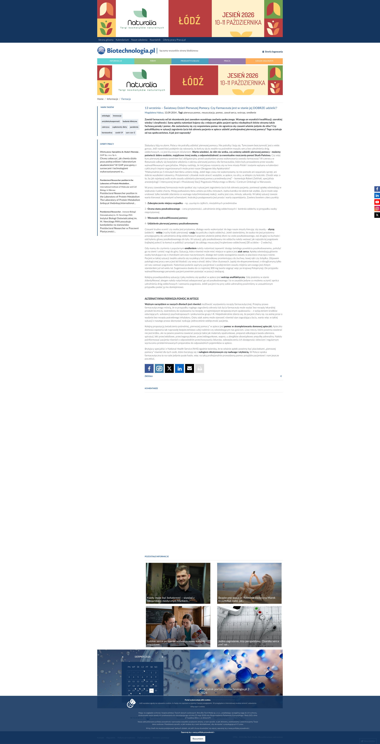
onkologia (106, 116)
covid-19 (119, 133)
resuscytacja (208, 112)
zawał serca (230, 112)
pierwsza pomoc (192, 112)
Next (161, 657)
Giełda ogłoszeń (264, 61)
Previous (124, 657)
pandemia (134, 127)
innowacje (117, 116)
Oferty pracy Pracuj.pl (174, 40)
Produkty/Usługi (190, 61)
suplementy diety (119, 127)
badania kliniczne (130, 121)
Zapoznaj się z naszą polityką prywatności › (198, 732)
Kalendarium (122, 40)
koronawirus (107, 133)
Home (100, 99)
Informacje (116, 61)
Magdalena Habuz (154, 112)
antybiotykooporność (111, 121)
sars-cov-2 (130, 133)
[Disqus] (214, 435)
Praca (227, 61)
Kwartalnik (155, 40)
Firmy (153, 61)
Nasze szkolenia (139, 40)
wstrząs (241, 112)
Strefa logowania (273, 52)
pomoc (219, 112)
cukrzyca (105, 127)
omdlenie (251, 112)
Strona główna (105, 40)
